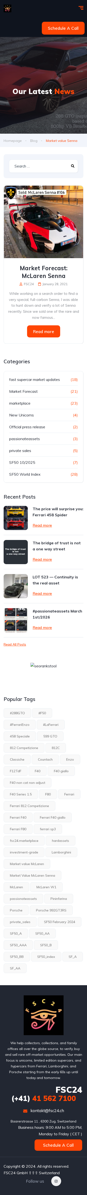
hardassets (60, 840)
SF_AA (15, 968)
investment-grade (24, 852)
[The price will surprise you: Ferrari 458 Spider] (16, 518)
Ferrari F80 (18, 829)
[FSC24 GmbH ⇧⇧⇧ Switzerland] (7, 8)
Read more (43, 331)
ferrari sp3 (48, 829)
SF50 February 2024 (59, 922)
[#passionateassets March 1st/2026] (16, 620)
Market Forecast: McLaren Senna (43, 271)
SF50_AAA (18, 945)
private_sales (20, 922)
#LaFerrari (50, 724)
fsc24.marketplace (24, 840)
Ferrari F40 (18, 817)
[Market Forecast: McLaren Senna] (43, 222)
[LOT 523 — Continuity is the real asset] (16, 586)
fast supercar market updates (34, 379)
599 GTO (50, 736)
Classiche (17, 759)
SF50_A (16, 933)
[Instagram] (56, 1181)
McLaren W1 (46, 887)
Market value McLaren (27, 864)
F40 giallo (61, 771)
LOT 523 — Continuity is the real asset (55, 580)
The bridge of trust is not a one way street (57, 545)
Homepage (13, 140)
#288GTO (17, 713)
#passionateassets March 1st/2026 (57, 614)
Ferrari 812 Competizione (29, 806)
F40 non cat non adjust (27, 782)
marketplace (19, 403)
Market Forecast (23, 391)
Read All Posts (15, 644)
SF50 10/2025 (22, 462)
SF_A (73, 957)
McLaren (16, 887)
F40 (37, 771)
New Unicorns (21, 415)
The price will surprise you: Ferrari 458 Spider (58, 511)
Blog (33, 140)
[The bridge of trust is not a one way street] (16, 552)
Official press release (27, 426)
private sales (20, 450)
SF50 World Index (25, 474)
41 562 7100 (43, 1098)
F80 (48, 794)
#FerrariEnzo (19, 724)
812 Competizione (24, 748)
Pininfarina (59, 898)
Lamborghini (61, 852)
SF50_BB (17, 957)
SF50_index (46, 957)
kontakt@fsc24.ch (46, 1110)
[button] (63, 28)
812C (56, 748)
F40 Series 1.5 (21, 794)
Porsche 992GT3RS (51, 910)
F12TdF (15, 771)
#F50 (42, 713)
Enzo (70, 759)
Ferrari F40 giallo (52, 817)
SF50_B (46, 945)
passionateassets (24, 438)
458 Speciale (20, 736)
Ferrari (69, 794)
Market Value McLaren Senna (32, 875)
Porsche (16, 910)
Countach (45, 759)
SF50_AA (42, 933)
